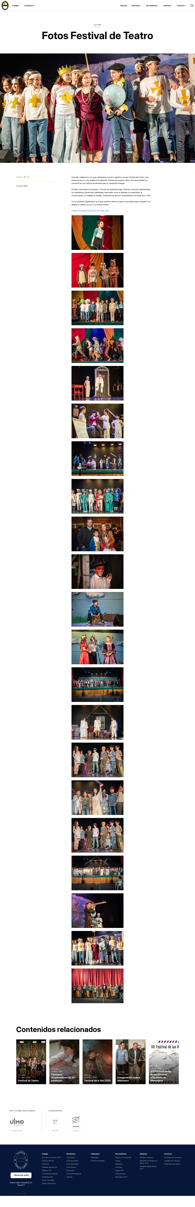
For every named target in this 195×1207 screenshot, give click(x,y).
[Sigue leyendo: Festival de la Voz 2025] (97, 1061)
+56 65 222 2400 (21, 1175)
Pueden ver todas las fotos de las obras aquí (90, 211)
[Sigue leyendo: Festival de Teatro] (31, 1061)
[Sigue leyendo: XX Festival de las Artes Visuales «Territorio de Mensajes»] (164, 1061)
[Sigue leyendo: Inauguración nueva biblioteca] (131, 1061)
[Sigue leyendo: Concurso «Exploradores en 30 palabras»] (64, 1061)
